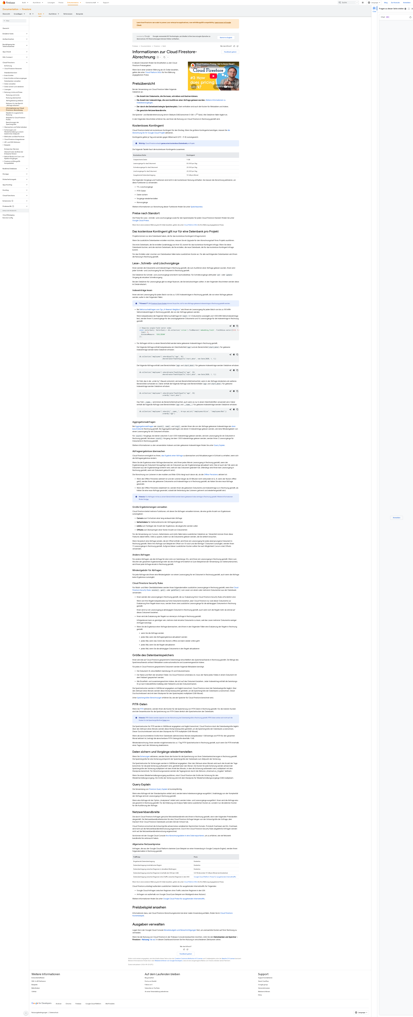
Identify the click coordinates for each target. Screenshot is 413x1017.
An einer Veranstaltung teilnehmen (156, 991)
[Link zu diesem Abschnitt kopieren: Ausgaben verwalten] (167, 924)
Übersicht (6, 14)
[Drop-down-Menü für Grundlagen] (25, 13)
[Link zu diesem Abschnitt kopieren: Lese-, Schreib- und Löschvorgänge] (181, 263)
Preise (61, 3)
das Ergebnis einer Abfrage (172, 456)
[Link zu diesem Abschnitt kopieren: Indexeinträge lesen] (154, 290)
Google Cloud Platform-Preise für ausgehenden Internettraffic (215, 877)
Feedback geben (230, 52)
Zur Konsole (395, 3)
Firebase (135, 46)
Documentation (10, 9)
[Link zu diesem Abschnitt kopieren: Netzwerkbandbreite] (162, 812)
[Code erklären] (230, 326)
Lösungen (51, 3)
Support (106, 3)
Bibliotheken (36, 988)
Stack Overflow (263, 981)
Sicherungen (145, 756)
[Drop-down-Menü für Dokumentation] (81, 2)
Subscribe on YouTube (152, 988)
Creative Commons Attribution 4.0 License (188, 958)
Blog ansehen (149, 978)
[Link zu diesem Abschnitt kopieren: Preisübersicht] (157, 84)
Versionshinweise (264, 988)
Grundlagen (18, 14)
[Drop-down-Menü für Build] (28, 2)
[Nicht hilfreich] (237, 46)
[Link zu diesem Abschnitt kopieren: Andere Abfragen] (152, 555)
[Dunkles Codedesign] (234, 326)
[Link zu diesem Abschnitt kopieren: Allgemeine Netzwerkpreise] (162, 844)
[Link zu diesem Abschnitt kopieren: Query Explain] (153, 785)
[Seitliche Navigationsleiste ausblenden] (26, 1013)
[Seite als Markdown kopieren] (164, 57)
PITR (142, 709)
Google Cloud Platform (93, 1004)
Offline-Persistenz (211, 475)
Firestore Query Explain (159, 303)
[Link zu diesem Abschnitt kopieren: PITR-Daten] (149, 704)
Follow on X (148, 985)
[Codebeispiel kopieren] (237, 326)
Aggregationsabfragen (144, 426)
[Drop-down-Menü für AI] (33, 13)
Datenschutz (53, 1012)
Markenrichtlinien (264, 991)
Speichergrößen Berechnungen (149, 698)
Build (24, 3)
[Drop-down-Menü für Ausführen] (43, 2)
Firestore (26, 9)
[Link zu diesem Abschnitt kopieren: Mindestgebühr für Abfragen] (163, 570)
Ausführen (37, 3)
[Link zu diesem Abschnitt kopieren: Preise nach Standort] (162, 213)
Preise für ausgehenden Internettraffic (184, 899)
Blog (386, 3)
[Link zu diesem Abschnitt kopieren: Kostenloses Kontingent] (166, 126)
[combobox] (348, 3)
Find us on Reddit (150, 981)
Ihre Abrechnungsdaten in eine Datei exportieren (185, 836)
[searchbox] (14, 20)
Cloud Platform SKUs (153, 72)
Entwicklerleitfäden (38, 978)
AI (30, 14)
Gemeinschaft (91, 3)
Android (58, 1004)
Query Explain (219, 445)
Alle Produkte (109, 1004)
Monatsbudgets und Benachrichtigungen (180, 930)
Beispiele (79, 14)
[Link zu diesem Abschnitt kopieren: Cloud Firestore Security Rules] (165, 583)
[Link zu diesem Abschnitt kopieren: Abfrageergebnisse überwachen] (167, 451)
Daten (165, 720)
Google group (263, 985)
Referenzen (68, 14)
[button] (12, 33)
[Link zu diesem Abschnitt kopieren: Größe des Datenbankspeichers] (176, 655)
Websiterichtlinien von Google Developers (168, 961)
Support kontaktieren (265, 978)
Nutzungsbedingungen (39, 1012)
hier (147, 499)
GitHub (34, 991)
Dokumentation (73, 3)
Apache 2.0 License (228, 958)
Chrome (68, 1004)
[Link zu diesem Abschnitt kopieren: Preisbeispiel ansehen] (168, 907)
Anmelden (406, 3)
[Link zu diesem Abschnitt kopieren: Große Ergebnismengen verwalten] (169, 507)
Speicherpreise (196, 207)
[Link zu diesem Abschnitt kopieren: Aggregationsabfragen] (157, 422)
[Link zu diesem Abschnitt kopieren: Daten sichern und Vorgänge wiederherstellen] (194, 752)
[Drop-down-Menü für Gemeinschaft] (98, 2)
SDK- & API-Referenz (39, 981)
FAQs (260, 995)
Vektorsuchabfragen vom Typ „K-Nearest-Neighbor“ (160, 309)
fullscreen (409, 8)
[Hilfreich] (234, 46)
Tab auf (148, 940)
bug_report (405, 8)
